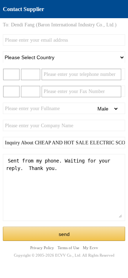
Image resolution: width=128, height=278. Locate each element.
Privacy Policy (42, 248)
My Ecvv (90, 248)
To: (6, 24)
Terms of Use (68, 248)
